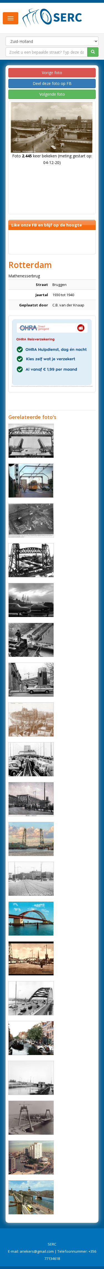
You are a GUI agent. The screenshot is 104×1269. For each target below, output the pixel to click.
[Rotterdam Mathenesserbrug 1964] (31, 480)
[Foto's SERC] (52, 17)
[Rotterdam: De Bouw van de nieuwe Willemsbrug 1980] (31, 1118)
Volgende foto (52, 94)
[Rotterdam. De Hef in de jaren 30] (31, 560)
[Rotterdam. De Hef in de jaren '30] (31, 441)
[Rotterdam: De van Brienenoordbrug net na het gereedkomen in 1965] (31, 918)
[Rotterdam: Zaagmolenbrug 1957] (31, 879)
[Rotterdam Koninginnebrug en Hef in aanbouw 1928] (31, 520)
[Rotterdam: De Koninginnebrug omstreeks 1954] (31, 958)
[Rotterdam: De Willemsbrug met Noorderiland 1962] (31, 600)
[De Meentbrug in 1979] (31, 680)
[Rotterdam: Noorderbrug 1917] (31, 719)
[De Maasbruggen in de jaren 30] (31, 799)
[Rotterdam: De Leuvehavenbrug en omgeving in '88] (31, 1157)
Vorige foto (52, 72)
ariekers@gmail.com (37, 1251)
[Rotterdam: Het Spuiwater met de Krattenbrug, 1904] (31, 1038)
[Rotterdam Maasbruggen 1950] (31, 1197)
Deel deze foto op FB (52, 83)
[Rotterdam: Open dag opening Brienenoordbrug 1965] (31, 759)
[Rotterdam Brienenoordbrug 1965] (31, 998)
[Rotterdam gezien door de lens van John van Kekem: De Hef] (31, 839)
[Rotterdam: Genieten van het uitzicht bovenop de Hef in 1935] (31, 640)
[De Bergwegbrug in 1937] (31, 1078)
